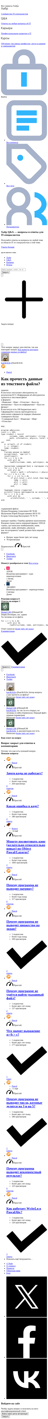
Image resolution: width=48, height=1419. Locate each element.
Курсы (9, 265)
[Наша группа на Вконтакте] (26, 1398)
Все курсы (33, 563)
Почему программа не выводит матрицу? (22, 886)
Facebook (10, 554)
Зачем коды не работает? (24, 773)
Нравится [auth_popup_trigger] (6, 667)
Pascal (9, 372)
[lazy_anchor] (26, 787)
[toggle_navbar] (2, 344)
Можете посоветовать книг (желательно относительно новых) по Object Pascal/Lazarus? (26, 847)
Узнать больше (7, 247)
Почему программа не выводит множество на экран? (23, 925)
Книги (15, 828)
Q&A (8, 260)
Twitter (9, 559)
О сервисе (11, 1266)
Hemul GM (6, 612)
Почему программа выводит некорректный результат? (23, 1172)
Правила (10, 1268)
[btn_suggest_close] (5, 272)
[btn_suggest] (2, 275)
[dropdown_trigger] (2, 549)
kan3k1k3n (6, 363)
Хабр (8, 257)
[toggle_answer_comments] (8, 631)
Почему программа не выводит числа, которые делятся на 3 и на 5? (24, 1102)
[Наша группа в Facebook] (26, 1357)
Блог (8, 1273)
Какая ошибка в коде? (22, 806)
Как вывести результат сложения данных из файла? (19, 350)
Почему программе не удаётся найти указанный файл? (25, 994)
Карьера (10, 262)
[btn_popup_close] (5, 1416)
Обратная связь (13, 1271)
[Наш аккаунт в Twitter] (26, 1316)
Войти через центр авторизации (15, 1414)
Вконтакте (11, 556)
